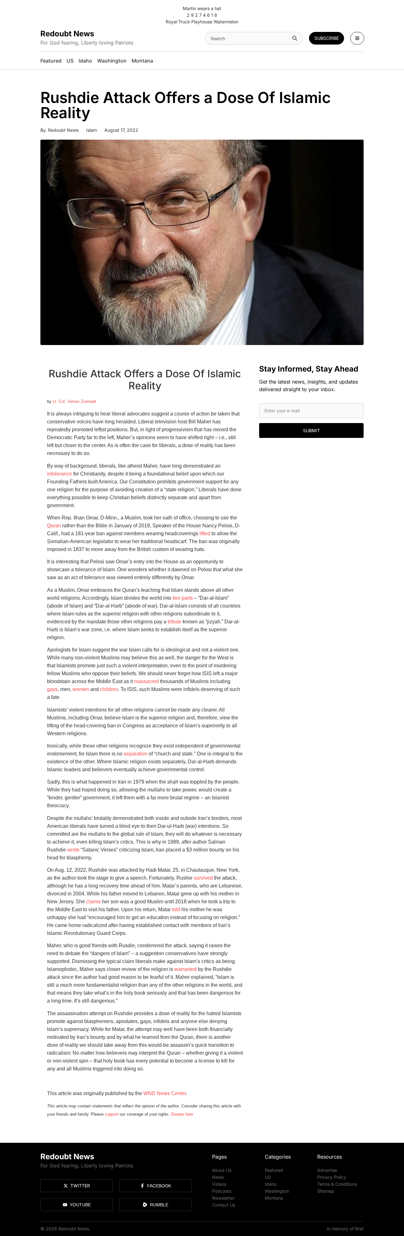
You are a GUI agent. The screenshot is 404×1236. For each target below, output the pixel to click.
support (111, 1114)
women (81, 689)
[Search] (296, 38)
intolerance (59, 473)
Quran (54, 525)
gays (52, 689)
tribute (174, 621)
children (109, 689)
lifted (204, 533)
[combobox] (247, 38)
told (176, 909)
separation (135, 753)
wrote (73, 849)
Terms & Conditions (337, 1184)
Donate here (182, 1114)
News (218, 1177)
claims (93, 901)
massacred (146, 681)
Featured (274, 1170)
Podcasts (221, 1191)
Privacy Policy (331, 1177)
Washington (277, 1191)
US (268, 1177)
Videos (219, 1184)
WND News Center (164, 1093)
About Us (221, 1170)
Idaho (270, 1184)
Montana (274, 1198)
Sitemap (325, 1191)
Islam (91, 130)
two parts (183, 598)
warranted (185, 969)
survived (203, 878)
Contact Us (223, 1205)
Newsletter (223, 1198)
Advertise (327, 1170)
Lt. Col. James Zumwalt (74, 401)
